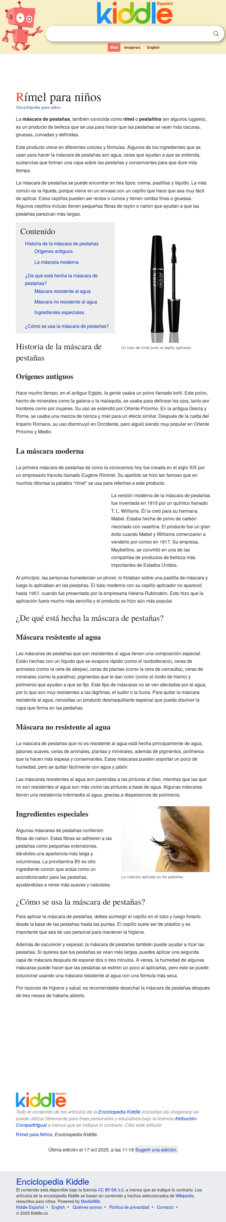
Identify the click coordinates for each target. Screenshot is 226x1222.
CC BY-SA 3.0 (111, 1190)
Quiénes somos (87, 1207)
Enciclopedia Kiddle (119, 1111)
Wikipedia (185, 1195)
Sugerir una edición (155, 1149)
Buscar (216, 33)
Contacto (165, 1207)
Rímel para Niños (34, 1134)
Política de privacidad (129, 1207)
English (153, 47)
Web (114, 47)
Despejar (204, 34)
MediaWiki (90, 1201)
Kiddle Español (30, 1207)
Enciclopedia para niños (38, 107)
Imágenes (132, 47)
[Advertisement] (113, 70)
